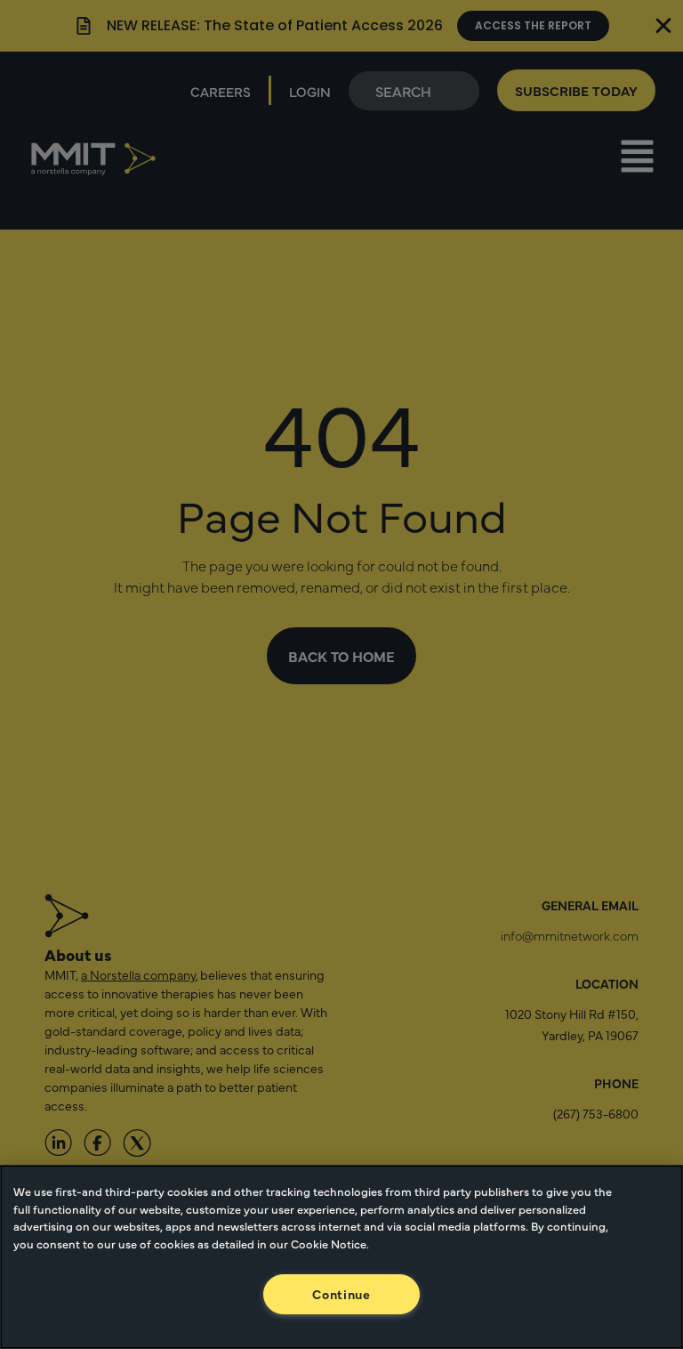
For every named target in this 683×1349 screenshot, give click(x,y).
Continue (341, 1294)
